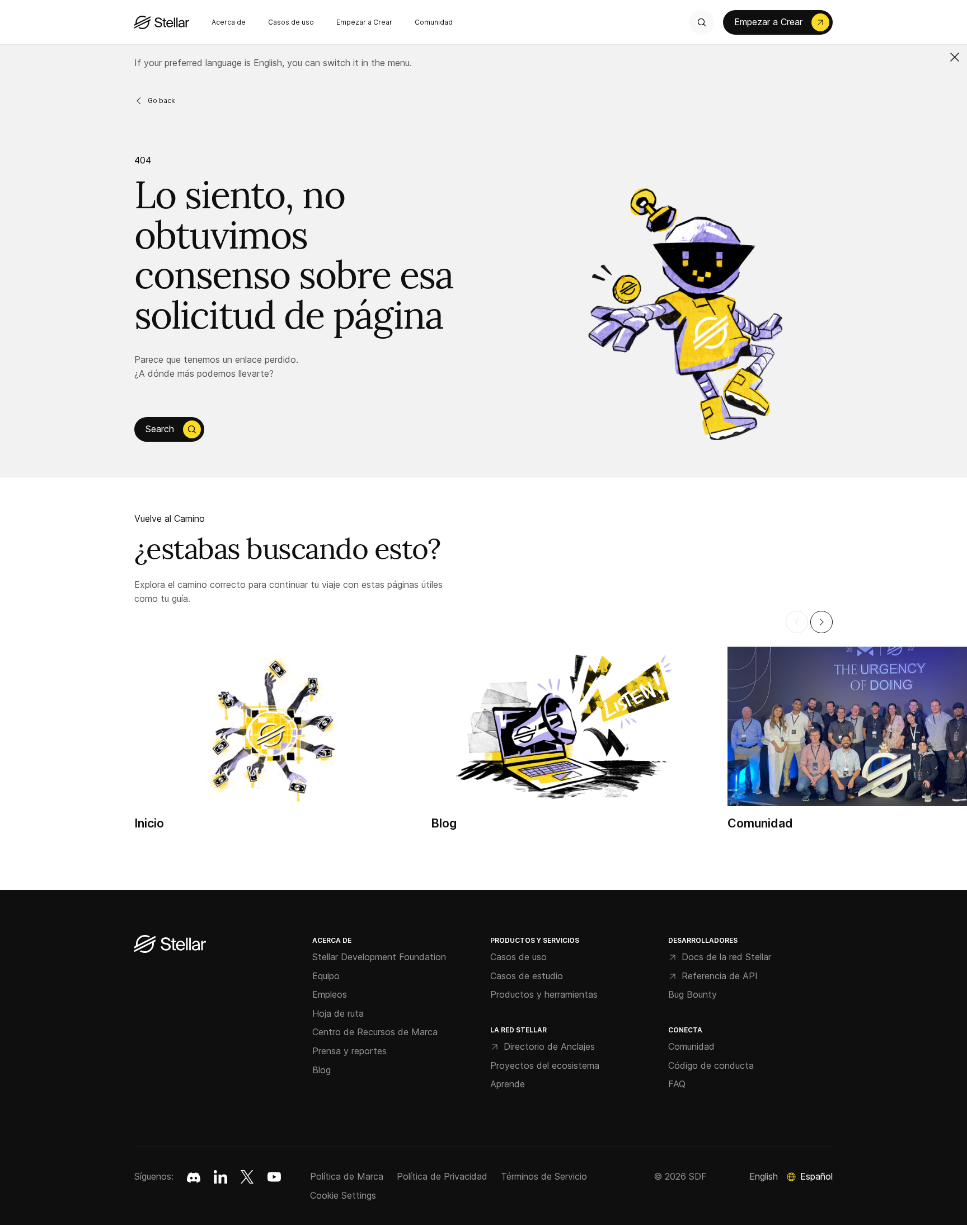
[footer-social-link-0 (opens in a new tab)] (193, 1177)
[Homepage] (170, 945)
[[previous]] (797, 622)
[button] (954, 57)
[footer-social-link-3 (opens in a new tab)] (274, 1177)
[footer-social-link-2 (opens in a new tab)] (247, 1177)
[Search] (701, 22)
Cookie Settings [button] (343, 1195)
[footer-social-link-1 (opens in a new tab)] (220, 1177)
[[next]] (821, 622)
